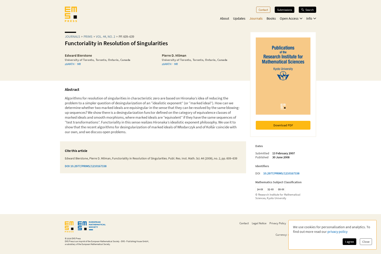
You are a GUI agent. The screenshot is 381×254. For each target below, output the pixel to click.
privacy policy (337, 231)
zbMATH (69, 64)
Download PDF (283, 125)
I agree (349, 242)
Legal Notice (259, 223)
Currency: (281, 234)
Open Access (289, 18)
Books (271, 18)
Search (309, 9)
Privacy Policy (277, 223)
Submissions (284, 9)
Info (309, 18)
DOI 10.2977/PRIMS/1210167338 (85, 166)
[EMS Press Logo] (71, 15)
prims (88, 36)
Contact (263, 9)
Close (366, 242)
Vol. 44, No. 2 (105, 36)
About (224, 18)
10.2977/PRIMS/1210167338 (281, 173)
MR (79, 64)
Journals (256, 18)
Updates (239, 18)
